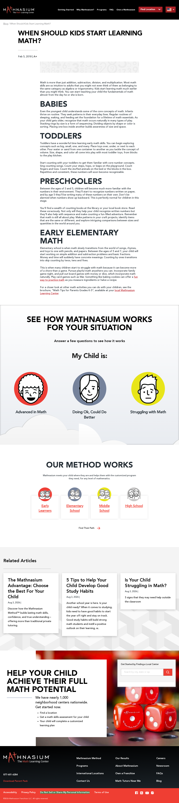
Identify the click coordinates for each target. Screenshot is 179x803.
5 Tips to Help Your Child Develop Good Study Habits (87, 586)
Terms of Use (101, 792)
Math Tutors (128, 781)
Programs (101, 10)
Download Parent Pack (15, 781)
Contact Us (83, 781)
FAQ (111, 10)
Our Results (122, 758)
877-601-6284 (10, 775)
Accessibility (10, 792)
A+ (35, 56)
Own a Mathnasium (125, 10)
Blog (5, 24)
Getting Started (66, 10)
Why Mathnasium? (85, 10)
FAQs (159, 773)
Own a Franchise (125, 773)
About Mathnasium (126, 766)
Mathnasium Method (88, 758)
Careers (160, 758)
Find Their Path (87, 528)
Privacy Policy (28, 792)
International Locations (90, 773)
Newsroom (162, 766)
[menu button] (171, 10)
